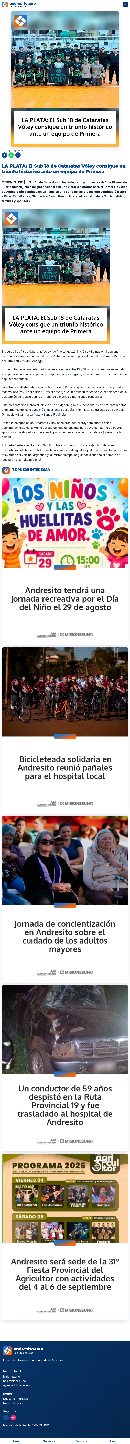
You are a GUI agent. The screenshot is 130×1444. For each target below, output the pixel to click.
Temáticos (81, 1441)
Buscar (114, 1441)
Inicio (16, 1441)
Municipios (49, 1441)
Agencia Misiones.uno (17, 1385)
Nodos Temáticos (14, 1403)
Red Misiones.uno (14, 1381)
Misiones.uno (11, 1376)
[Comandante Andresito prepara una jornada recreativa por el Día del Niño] (65, 561)
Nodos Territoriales (15, 1398)
